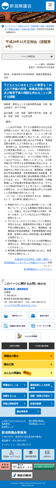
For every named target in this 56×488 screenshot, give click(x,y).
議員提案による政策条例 (40, 386)
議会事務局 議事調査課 (16, 289)
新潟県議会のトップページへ (38, 269)
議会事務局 (22, 411)
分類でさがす (23, 26)
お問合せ (47, 456)
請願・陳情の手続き (40, 396)
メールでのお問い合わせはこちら (20, 305)
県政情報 (35, 26)
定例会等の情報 (28, 29)
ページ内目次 (28, 56)
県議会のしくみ (10, 385)
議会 (42, 26)
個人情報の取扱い (37, 421)
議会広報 (9, 364)
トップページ (10, 26)
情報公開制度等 (10, 403)
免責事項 (6, 423)
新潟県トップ (8, 427)
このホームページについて (14, 421)
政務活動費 (35, 403)
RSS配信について (37, 423)
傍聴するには (9, 396)
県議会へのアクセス (11, 456)
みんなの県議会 (12, 372)
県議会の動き (14, 29)
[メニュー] (50, 6)
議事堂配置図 (30, 456)
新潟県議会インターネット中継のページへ (25, 262)
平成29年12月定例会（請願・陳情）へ (33, 259)
